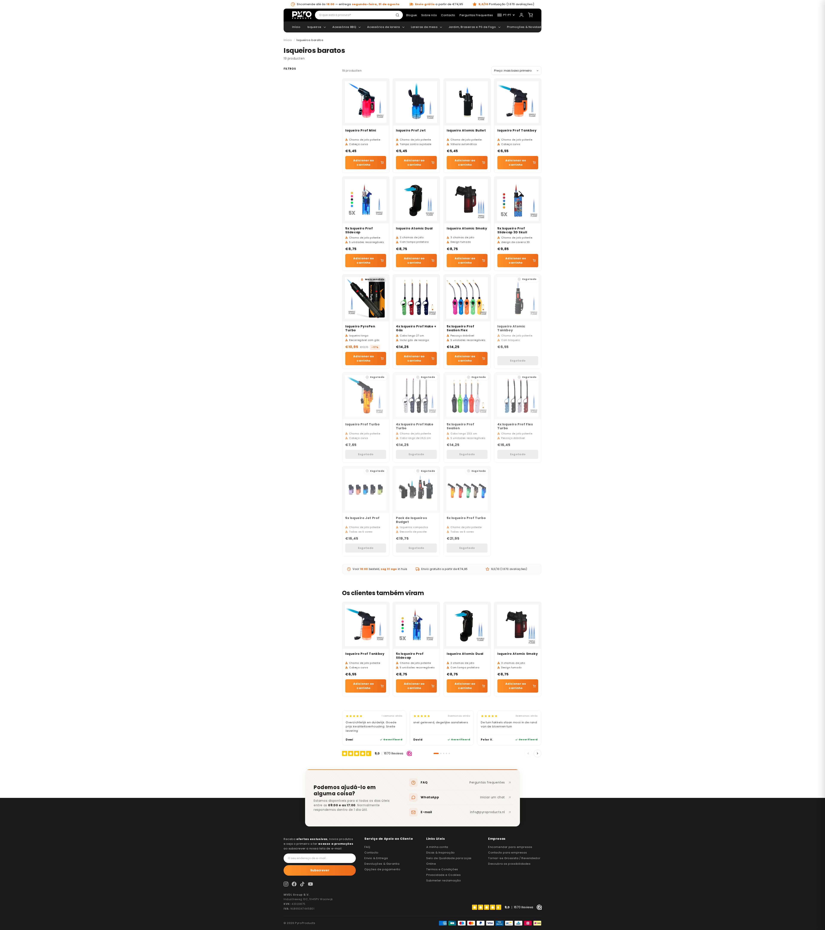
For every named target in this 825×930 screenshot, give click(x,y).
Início (296, 27)
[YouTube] (310, 884)
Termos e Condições (442, 869)
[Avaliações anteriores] (528, 753)
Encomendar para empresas (510, 847)
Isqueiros (314, 27)
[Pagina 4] (446, 753)
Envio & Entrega (376, 858)
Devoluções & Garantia (382, 864)
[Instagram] (286, 884)
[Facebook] (294, 884)
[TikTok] (302, 884)
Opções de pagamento (382, 869)
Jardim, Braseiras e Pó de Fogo (472, 27)
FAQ (367, 847)
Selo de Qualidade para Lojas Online (449, 861)
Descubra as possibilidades (509, 864)
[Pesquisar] (398, 15)
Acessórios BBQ (344, 27)
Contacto (371, 853)
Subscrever (319, 870)
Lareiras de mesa (424, 27)
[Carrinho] (530, 15)
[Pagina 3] (443, 753)
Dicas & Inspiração (440, 853)
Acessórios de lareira (383, 27)
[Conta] (521, 15)
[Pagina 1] (436, 753)
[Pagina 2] (441, 753)
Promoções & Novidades (526, 27)
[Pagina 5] (449, 753)
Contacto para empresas (507, 853)
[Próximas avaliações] (537, 753)
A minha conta (437, 847)
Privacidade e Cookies (443, 875)
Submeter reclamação (443, 880)
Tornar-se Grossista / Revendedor (514, 858)
